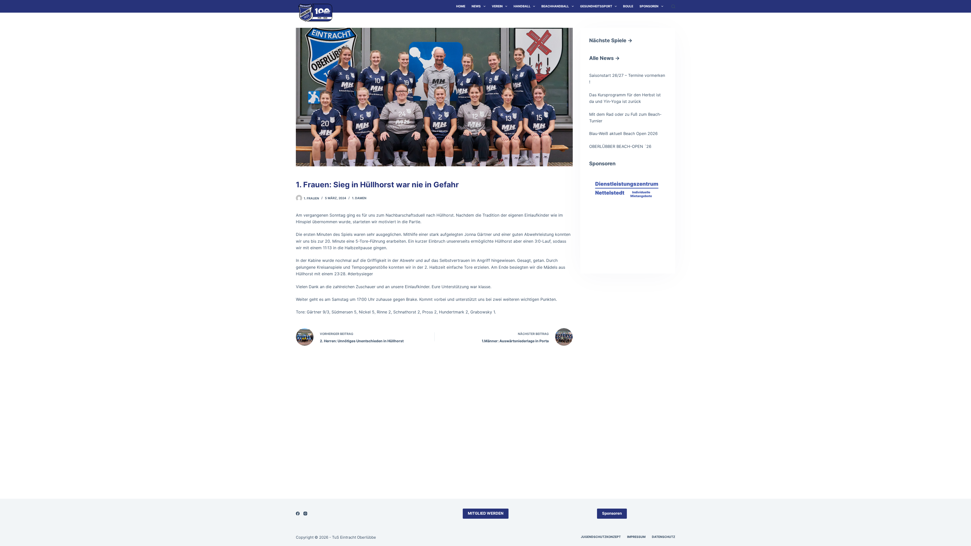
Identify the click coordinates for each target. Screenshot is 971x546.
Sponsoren (648, 6)
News (476, 6)
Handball (522, 6)
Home (460, 6)
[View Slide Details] (627, 195)
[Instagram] (305, 513)
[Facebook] (298, 513)
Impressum (636, 537)
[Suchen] (673, 6)
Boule (628, 6)
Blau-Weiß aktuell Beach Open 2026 (623, 133)
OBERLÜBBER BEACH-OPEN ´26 (620, 146)
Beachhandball (555, 6)
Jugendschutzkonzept (601, 537)
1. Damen (359, 198)
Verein (497, 6)
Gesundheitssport (596, 6)
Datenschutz (663, 537)
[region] (627, 216)
